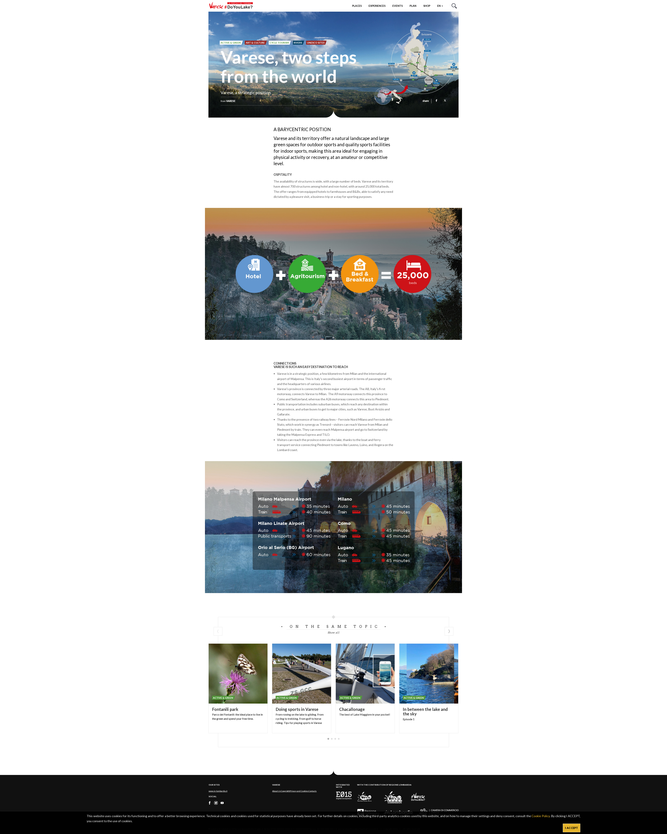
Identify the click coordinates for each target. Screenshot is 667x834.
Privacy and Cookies (299, 791)
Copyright (285, 791)
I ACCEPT (571, 827)
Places (357, 5)
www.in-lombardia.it (218, 791)
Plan (413, 5)
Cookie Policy (541, 816)
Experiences (377, 5)
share (426, 101)
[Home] (232, 5)
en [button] (439, 5)
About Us (276, 791)
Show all (333, 632)
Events (397, 5)
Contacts (312, 791)
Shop (426, 5)
